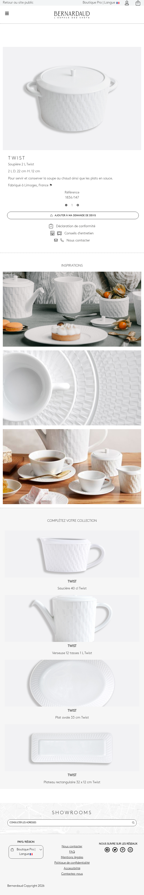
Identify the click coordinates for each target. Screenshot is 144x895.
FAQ (72, 852)
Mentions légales (72, 857)
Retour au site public (18, 2)
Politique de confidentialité (72, 862)
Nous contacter (72, 846)
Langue (99, 2)
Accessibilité (72, 868)
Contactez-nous (72, 874)
